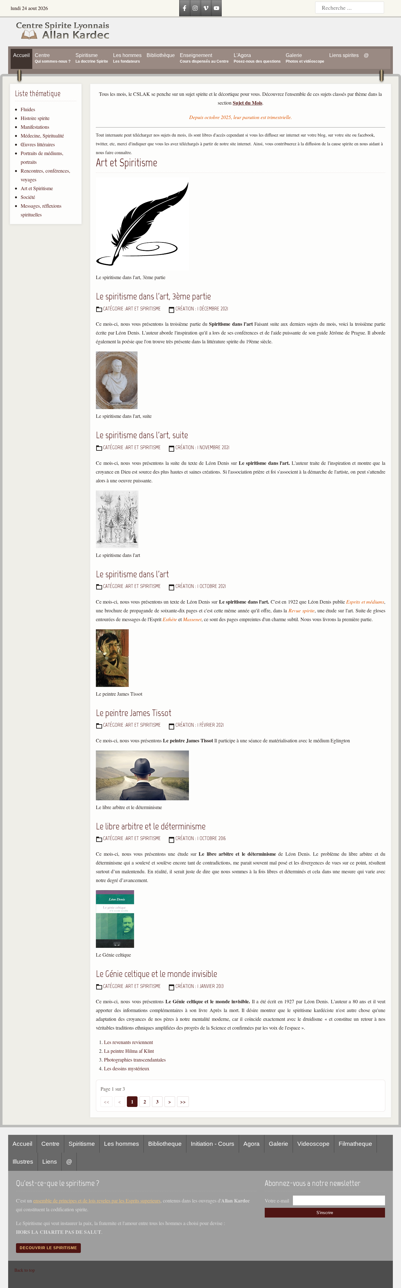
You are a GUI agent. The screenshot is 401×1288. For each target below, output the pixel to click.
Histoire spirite (35, 118)
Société (28, 197)
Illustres (23, 1161)
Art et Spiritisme (37, 188)
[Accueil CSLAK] (59, 32)
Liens (49, 1161)
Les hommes (121, 1143)
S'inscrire (324, 1212)
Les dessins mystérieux (126, 1068)
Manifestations (35, 126)
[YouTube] (216, 8)
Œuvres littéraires (38, 144)
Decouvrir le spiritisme (48, 1248)
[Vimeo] (205, 8)
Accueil (22, 1143)
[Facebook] (184, 8)
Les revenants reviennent (128, 1042)
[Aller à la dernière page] (183, 1101)
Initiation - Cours (212, 1143)
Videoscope (313, 1143)
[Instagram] (195, 8)
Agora (251, 1143)
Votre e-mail (277, 1200)
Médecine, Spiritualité (42, 135)
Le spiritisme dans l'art (132, 574)
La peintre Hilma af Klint (129, 1050)
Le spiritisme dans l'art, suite (142, 435)
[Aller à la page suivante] (169, 1101)
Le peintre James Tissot (133, 713)
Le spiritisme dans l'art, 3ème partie (153, 296)
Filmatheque (355, 1143)
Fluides (28, 109)
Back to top (24, 1270)
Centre (50, 1143)
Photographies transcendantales (135, 1059)
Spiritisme (82, 1143)
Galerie (278, 1143)
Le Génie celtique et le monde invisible (156, 973)
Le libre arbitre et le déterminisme (151, 826)
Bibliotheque (165, 1143)
